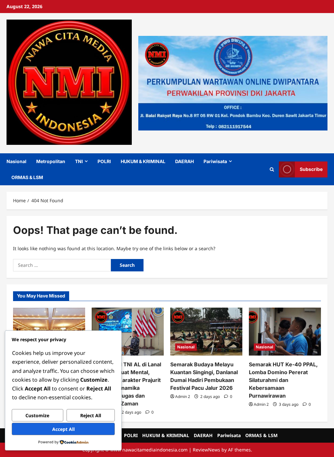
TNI (79, 161)
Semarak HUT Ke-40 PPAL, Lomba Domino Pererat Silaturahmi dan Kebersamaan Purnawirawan (283, 380)
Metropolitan (50, 161)
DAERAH (184, 161)
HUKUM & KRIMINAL (143, 161)
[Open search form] (272, 169)
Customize (37, 415)
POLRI (104, 161)
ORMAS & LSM (27, 177)
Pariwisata (215, 161)
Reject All (90, 415)
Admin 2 (182, 396)
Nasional (16, 161)
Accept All (63, 429)
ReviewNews (206, 450)
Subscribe (311, 169)
